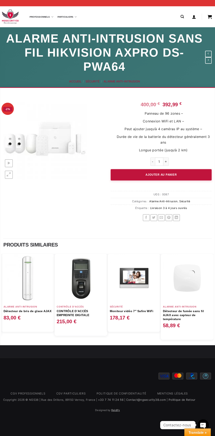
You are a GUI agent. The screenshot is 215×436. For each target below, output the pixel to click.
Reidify (115, 410)
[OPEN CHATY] (203, 425)
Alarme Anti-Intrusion (122, 81)
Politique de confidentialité (121, 393)
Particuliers (65, 17)
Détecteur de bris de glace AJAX (27, 311)
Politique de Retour (182, 399)
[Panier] (210, 16)
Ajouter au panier (161, 174)
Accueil (75, 81)
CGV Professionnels (27, 393)
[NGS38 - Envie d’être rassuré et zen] (10, 16)
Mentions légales (172, 393)
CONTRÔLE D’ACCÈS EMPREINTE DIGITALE (73, 313)
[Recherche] (182, 17)
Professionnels (40, 17)
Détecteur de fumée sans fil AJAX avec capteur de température (183, 315)
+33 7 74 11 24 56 (110, 399)
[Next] (211, 299)
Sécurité (92, 81)
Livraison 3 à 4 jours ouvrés (168, 208)
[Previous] (3, 299)
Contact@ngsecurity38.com (146, 399)
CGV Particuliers (71, 393)
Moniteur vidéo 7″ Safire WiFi (131, 311)
